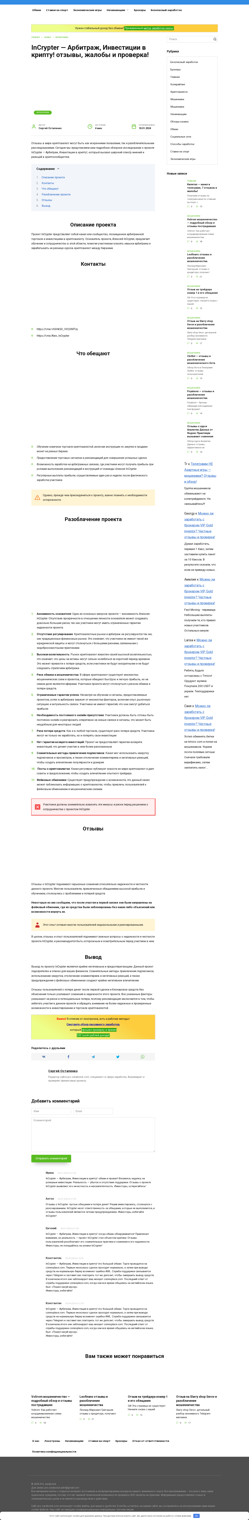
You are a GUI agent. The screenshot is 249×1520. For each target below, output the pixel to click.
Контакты (48, 183)
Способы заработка (182, 144)
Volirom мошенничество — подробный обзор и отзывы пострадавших (202, 223)
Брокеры (140, 10)
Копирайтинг (177, 84)
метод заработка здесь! (158, 28)
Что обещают (50, 188)
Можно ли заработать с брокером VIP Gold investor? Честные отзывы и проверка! (199, 525)
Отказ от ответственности (150, 1441)
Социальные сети (180, 136)
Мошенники (43, 112)
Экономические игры (87, 10)
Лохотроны (52, 1441)
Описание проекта (53, 177)
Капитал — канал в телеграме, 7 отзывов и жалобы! (202, 188)
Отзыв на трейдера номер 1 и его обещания (202, 291)
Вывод (46, 205)
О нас (35, 1441)
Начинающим (116, 10)
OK (196, 1516)
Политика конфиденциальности (54, 1451)
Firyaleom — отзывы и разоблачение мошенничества (200, 395)
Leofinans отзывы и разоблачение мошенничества (199, 258)
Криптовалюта (179, 91)
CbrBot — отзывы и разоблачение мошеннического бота (201, 360)
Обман (36, 10)
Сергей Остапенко (63, 1071)
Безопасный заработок (166, 10)
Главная (175, 76)
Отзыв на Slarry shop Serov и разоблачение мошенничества (201, 325)
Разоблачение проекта (56, 194)
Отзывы (47, 200)
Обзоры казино (179, 121)
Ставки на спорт (57, 10)
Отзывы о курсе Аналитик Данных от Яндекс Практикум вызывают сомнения (200, 431)
